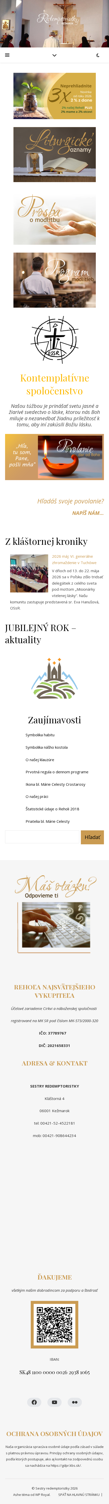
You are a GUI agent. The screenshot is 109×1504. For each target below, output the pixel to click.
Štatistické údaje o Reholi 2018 (52, 808)
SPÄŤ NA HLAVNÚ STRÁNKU (79, 1494)
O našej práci (37, 796)
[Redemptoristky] (54, 24)
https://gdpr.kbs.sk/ (65, 1465)
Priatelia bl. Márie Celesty (48, 821)
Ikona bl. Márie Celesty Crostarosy (55, 784)
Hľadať (92, 837)
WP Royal (42, 1494)
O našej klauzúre (40, 759)
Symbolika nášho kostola (47, 747)
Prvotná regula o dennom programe (57, 771)
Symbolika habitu (40, 734)
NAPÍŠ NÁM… (88, 513)
